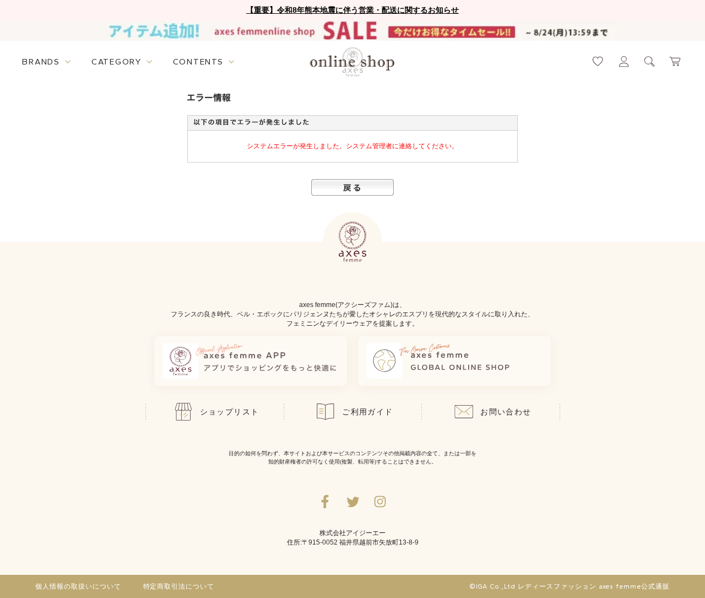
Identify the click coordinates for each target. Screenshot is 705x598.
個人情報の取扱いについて (78, 586)
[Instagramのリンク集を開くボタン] (380, 501)
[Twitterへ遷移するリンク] (352, 501)
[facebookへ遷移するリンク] (324, 501)
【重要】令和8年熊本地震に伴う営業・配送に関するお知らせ (352, 10)
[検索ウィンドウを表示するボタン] (649, 61)
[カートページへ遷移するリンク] (675, 61)
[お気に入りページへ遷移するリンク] (597, 61)
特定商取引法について (179, 586)
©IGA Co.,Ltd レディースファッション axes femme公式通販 (569, 586)
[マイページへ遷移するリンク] (623, 61)
